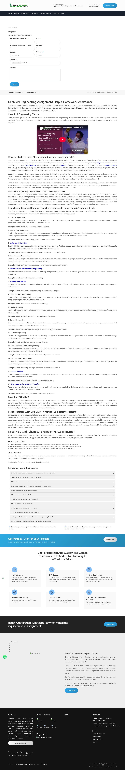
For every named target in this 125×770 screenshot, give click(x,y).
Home (10, 13)
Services (34, 13)
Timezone (39, 52)
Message (13, 67)
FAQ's (94, 742)
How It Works (25, 13)
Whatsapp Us (110, 624)
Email (37, 39)
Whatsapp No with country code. (20, 45)
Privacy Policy (97, 736)
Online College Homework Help (34, 764)
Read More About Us (21, 743)
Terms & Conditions (99, 734)
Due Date (39, 45)
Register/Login (110, 539)
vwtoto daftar (13, 28)
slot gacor (12, 32)
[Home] (19, 5)
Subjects (16, 13)
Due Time (13, 52)
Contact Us (56, 13)
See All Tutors (71, 690)
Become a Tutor (97, 739)
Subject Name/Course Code (18, 38)
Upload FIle (13, 59)
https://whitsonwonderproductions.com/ (20, 35)
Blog (62, 13)
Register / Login (110, 5)
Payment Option (45, 13)
